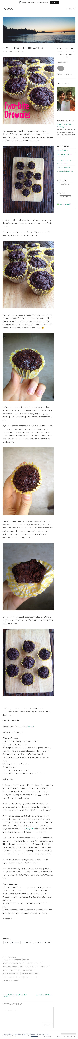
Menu (72, 9)
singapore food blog (32, 977)
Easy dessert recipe (34, 963)
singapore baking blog (30, 973)
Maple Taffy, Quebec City (63, 167)
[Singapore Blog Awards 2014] (70, 204)
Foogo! (9, 8)
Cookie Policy (34, 1036)
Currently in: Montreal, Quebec (65, 124)
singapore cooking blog (12, 977)
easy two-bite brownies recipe (37, 966)
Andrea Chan (18, 51)
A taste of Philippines (62, 150)
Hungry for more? (65, 48)
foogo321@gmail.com (63, 127)
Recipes (13, 957)
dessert (26, 960)
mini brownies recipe (11, 973)
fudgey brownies (29, 970)
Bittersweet (29, 726)
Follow (60, 68)
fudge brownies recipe (11, 970)
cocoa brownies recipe (12, 960)
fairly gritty (29, 828)
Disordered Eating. (45, 994)
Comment (47, 1025)
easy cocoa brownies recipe (14, 963)
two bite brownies (10, 980)
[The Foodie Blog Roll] (63, 204)
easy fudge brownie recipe (13, 966)
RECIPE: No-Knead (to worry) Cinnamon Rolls (15, 995)
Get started (54, 2)
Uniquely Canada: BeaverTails (65, 171)
